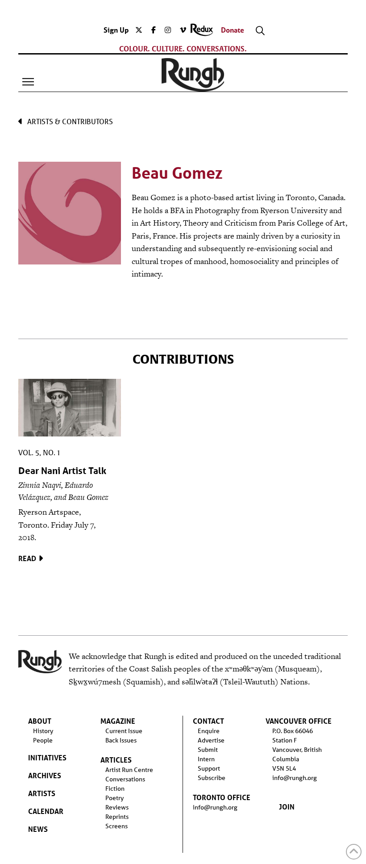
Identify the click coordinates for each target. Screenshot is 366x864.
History (43, 731)
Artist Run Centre (129, 770)
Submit (208, 750)
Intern (206, 759)
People (43, 740)
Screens (116, 826)
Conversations (125, 779)
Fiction (115, 788)
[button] (28, 82)
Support (209, 768)
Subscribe (211, 778)
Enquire (209, 731)
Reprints (117, 817)
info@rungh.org (215, 807)
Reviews (117, 807)
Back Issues (121, 740)
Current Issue (123, 731)
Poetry (114, 798)
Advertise (211, 740)
